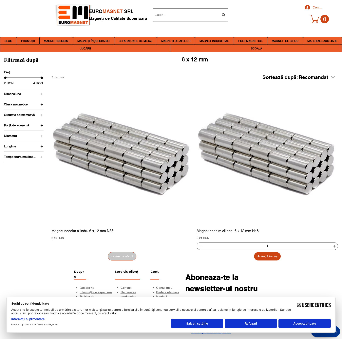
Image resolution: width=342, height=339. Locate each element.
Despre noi (87, 288)
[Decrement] (199, 246)
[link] (320, 19)
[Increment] (334, 246)
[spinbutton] (267, 246)
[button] (56, 41)
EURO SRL (111, 11)
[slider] (5, 77)
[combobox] (190, 15)
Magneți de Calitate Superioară (118, 18)
